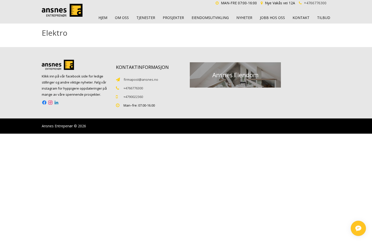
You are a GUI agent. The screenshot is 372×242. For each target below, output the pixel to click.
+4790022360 (133, 96)
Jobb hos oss (272, 17)
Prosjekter (173, 17)
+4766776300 (315, 3)
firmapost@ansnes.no (141, 79)
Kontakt (301, 17)
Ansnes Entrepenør (57, 126)
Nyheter (244, 17)
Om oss (122, 17)
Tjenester (145, 17)
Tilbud (323, 17)
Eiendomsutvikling (210, 17)
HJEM (102, 17)
